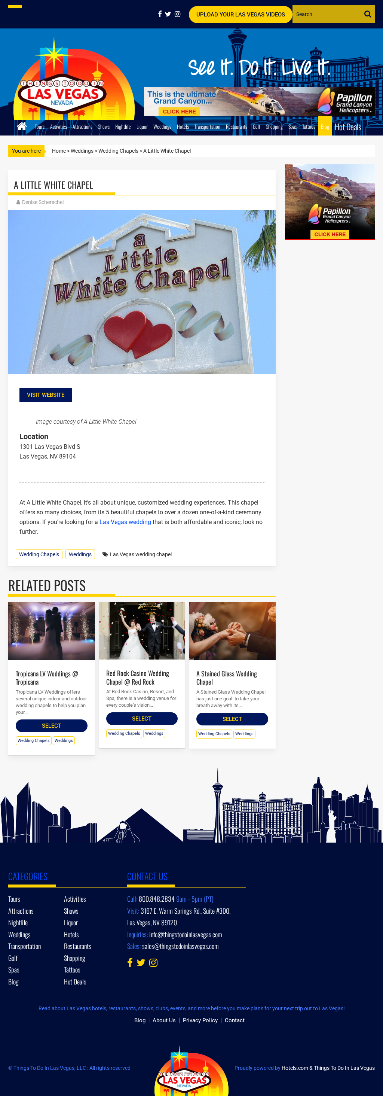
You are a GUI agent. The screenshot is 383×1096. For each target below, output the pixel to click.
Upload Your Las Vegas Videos (240, 14)
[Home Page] (22, 125)
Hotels (183, 126)
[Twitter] (170, 14)
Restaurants (236, 126)
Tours (40, 126)
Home (59, 151)
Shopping (274, 126)
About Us (164, 1020)
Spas (292, 126)
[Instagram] (178, 14)
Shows (104, 126)
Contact (235, 1020)
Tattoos (308, 126)
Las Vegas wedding (125, 522)
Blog (325, 126)
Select (51, 725)
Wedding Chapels (118, 151)
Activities (58, 126)
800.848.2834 (157, 899)
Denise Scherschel (43, 202)
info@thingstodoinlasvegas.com (185, 934)
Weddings (162, 126)
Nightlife (123, 126)
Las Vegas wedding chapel (141, 554)
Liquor (142, 126)
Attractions (82, 126)
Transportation (207, 126)
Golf (256, 126)
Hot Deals (348, 127)
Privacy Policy (200, 1020)
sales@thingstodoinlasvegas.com (180, 946)
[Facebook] (161, 14)
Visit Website (45, 395)
